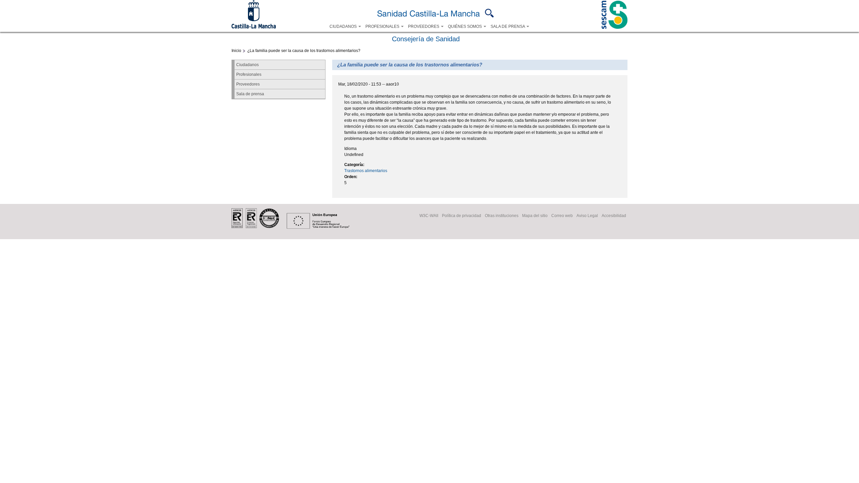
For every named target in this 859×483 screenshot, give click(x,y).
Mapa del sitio (535, 215)
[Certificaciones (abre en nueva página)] (255, 226)
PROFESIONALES (382, 26)
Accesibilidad (614, 215)
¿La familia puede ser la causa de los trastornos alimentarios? (303, 50)
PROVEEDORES (424, 26)
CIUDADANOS (344, 26)
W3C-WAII (428, 215)
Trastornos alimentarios (365, 170)
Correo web (562, 215)
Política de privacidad (461, 215)
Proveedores (248, 84)
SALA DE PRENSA (508, 26)
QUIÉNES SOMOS (465, 26)
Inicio (236, 50)
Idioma (350, 148)
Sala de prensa (250, 94)
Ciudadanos (247, 64)
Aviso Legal (587, 215)
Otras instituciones (501, 215)
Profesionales (248, 74)
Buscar (489, 13)
